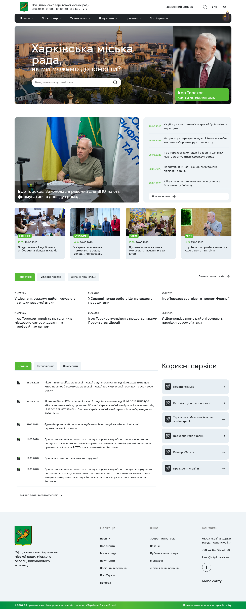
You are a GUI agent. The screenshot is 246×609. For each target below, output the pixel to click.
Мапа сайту (212, 581)
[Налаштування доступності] (224, 7)
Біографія (156, 560)
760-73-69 (208, 550)
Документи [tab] (70, 366)
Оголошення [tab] (45, 366)
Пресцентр (107, 546)
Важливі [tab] (23, 366)
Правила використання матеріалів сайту (207, 605)
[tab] (83, 277)
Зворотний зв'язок (179, 6)
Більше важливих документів (39, 495)
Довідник (132, 18)
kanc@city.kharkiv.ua (215, 557)
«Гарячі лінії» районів (164, 568)
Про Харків (157, 18)
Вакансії (155, 546)
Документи (106, 18)
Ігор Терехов (190, 92)
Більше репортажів (211, 276)
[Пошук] (205, 7)
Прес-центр (50, 18)
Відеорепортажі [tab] (51, 276)
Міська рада (108, 553)
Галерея (105, 582)
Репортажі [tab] (25, 276)
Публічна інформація (164, 553)
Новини (25, 18)
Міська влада (78, 18)
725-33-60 (223, 550)
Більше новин (161, 196)
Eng (214, 6)
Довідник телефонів (113, 568)
